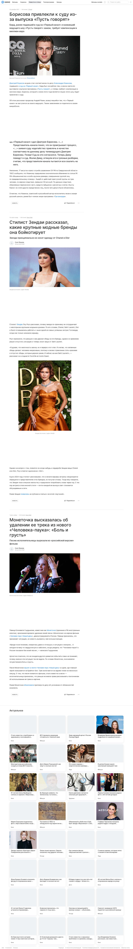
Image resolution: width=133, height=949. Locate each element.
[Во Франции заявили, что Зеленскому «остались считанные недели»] (52, 786)
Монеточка (51, 630)
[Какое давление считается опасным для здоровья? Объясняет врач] (81, 786)
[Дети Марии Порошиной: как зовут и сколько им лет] (52, 757)
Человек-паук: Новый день (21, 636)
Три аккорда (60, 196)
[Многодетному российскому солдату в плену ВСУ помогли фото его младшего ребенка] (23, 757)
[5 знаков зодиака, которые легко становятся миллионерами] (110, 844)
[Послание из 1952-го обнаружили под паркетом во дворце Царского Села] (52, 815)
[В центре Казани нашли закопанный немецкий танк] (110, 757)
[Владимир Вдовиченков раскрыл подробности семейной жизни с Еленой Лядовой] (110, 729)
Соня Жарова (19, 242)
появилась (25, 494)
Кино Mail (29, 217)
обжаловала (29, 685)
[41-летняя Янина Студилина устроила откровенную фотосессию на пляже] (23, 902)
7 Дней (30, 9)
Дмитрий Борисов (17, 83)
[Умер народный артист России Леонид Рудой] (81, 729)
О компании (8, 947)
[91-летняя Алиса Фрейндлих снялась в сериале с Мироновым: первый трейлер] (23, 786)
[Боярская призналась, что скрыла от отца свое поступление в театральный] (52, 902)
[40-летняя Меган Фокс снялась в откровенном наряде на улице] (110, 873)
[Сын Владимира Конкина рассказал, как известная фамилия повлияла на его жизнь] (110, 930)
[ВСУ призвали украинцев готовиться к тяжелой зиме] (52, 729)
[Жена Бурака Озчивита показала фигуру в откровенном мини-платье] (23, 873)
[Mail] (2, 2)
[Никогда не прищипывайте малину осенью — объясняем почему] (81, 902)
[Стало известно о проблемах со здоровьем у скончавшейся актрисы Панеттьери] (23, 729)
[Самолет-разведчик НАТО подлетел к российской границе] (110, 902)
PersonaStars (31, 78)
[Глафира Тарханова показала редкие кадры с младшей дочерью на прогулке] (110, 815)
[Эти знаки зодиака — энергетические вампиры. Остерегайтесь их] (81, 757)
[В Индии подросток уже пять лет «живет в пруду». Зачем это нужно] (81, 873)
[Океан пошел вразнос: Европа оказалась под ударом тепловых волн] (52, 844)
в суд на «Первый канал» (29, 86)
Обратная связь (125, 947)
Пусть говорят (44, 89)
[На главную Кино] (7, 2)
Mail (3, 947)
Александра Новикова (63, 83)
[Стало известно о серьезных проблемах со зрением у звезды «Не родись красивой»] (81, 930)
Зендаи (20, 324)
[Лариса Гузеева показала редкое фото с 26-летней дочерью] (110, 786)
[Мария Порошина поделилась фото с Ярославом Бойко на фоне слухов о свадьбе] (23, 815)
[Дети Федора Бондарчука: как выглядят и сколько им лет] (52, 873)
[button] (45, 267)
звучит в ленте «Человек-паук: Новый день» (42, 668)
